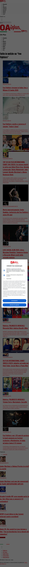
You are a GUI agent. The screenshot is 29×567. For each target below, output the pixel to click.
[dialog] (14, 283)
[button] (14, 279)
